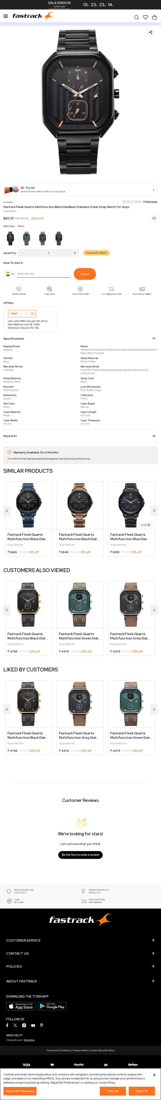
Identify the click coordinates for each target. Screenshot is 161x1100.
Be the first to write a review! (80, 855)
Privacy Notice (81, 1050)
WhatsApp (29, 1040)
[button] (80, 189)
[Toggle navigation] (5, 15)
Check (84, 274)
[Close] (154, 1075)
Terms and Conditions (59, 1050)
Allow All (112, 1091)
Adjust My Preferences (20, 1091)
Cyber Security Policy (103, 1050)
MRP (17, 218)
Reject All (142, 1091)
